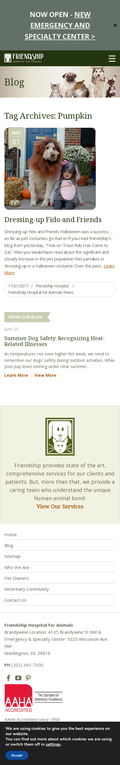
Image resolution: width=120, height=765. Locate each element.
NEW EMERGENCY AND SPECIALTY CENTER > (60, 25)
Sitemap (12, 556)
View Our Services (60, 506)
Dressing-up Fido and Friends (52, 219)
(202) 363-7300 (23, 665)
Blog (8, 545)
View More (45, 375)
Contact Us (15, 600)
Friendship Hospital (52, 286)
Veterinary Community (26, 589)
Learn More (16, 375)
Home (10, 534)
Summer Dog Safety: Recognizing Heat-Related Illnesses (54, 341)
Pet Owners (16, 578)
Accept (16, 755)
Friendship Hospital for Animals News (40, 292)
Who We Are (16, 567)
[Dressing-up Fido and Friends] (50, 168)
